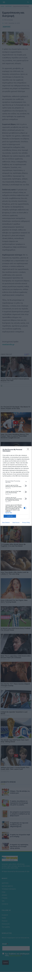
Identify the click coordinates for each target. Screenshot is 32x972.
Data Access (16, 522)
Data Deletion (6, 522)
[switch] (25, 486)
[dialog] (16, 486)
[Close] (28, 449)
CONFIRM (10, 516)
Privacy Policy (26, 522)
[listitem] (16, 481)
